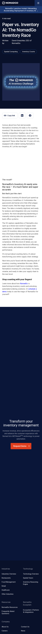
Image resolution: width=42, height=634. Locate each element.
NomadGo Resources (10, 607)
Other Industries (7, 594)
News (23, 631)
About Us (5, 627)
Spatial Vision (28, 578)
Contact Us (25, 627)
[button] (38, 3)
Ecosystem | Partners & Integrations (31, 611)
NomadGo (24, 283)
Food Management (9, 582)
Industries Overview (9, 574)
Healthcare (6, 590)
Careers (5, 631)
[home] (9, 3)
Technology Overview (31, 574)
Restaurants (6, 578)
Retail (4, 586)
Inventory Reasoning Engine (30, 583)
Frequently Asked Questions (8, 612)
